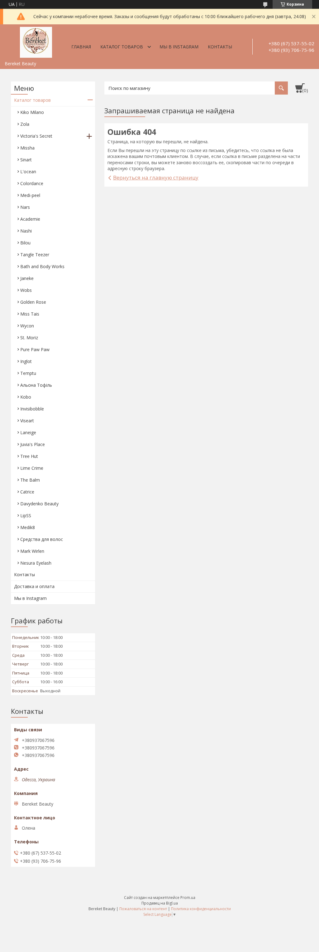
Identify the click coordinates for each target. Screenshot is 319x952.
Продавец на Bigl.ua (159, 903)
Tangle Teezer (34, 255)
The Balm (30, 480)
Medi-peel (30, 195)
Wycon (27, 326)
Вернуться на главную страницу (155, 177)
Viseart (27, 421)
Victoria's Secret (36, 136)
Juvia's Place (32, 444)
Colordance (31, 183)
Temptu (28, 373)
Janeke (27, 278)
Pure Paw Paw (35, 349)
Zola (24, 124)
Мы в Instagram (179, 47)
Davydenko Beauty (39, 504)
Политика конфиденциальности (201, 908)
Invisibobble (32, 409)
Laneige (28, 432)
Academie (30, 219)
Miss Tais (29, 314)
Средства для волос (41, 539)
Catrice (27, 492)
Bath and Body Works (42, 266)
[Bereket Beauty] (36, 41)
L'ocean (28, 171)
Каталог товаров (121, 47)
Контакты (220, 47)
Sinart (26, 160)
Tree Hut (29, 456)
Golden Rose (33, 302)
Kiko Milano (32, 112)
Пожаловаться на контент (143, 908)
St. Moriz (29, 338)
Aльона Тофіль (36, 385)
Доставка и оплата (34, 586)
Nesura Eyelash (35, 563)
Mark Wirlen (32, 551)
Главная (81, 47)
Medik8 (27, 527)
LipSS (25, 515)
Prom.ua (187, 897)
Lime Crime (31, 468)
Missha (27, 148)
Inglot (26, 361)
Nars (25, 207)
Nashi (26, 231)
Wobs (26, 290)
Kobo (25, 397)
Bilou (25, 243)
